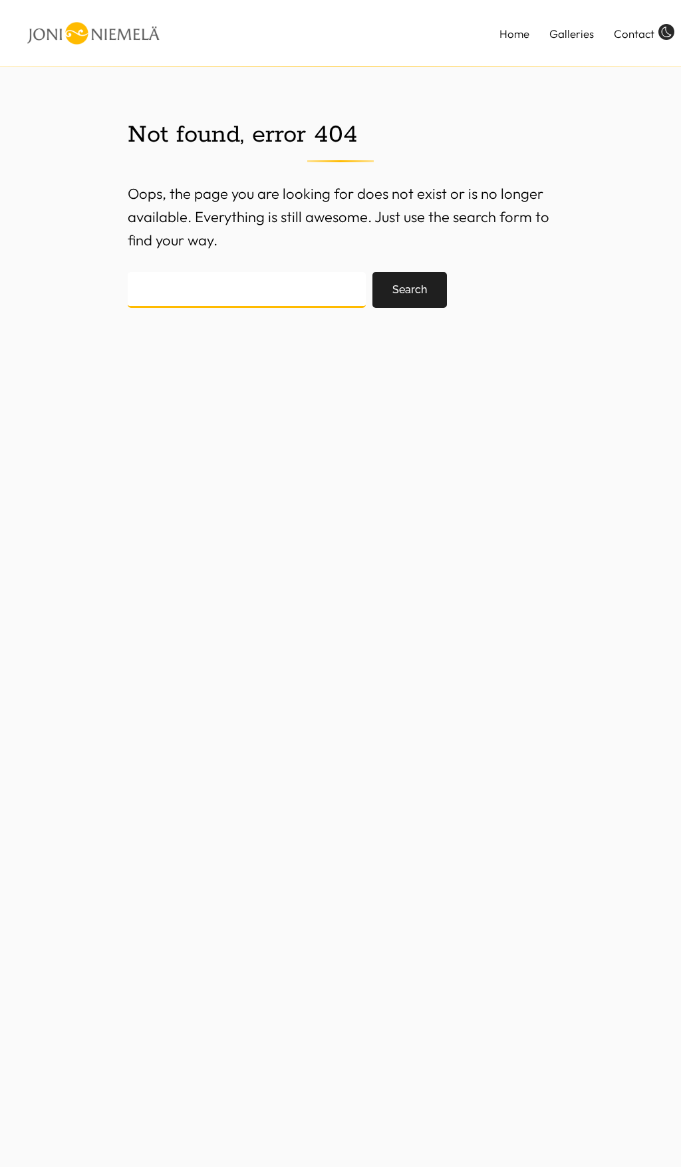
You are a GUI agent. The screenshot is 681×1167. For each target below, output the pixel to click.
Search (409, 289)
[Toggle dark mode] (666, 31)
